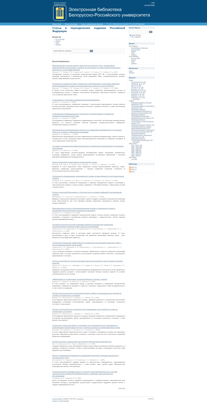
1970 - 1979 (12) (136, 154)
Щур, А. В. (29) (136, 85)
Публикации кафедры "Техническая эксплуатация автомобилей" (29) (142, 130)
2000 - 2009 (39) (136, 149)
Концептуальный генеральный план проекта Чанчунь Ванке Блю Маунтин (81, 342)
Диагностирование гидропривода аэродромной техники (74, 162)
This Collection (136, 37)
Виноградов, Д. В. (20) (138, 90)
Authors (58, 41)
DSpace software (57, 399)
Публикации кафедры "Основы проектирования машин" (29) (141, 127)
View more (121, 388)
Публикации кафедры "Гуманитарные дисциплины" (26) (142, 139)
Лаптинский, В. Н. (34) (138, 82)
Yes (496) (134, 159)
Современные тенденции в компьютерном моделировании (76, 100)
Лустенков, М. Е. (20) (138, 92)
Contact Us (55, 401)
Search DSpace (136, 35)
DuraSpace (80, 399)
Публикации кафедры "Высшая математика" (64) (141, 103)
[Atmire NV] (154, 399)
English (152, 5)
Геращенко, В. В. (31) (138, 84)
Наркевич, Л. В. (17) (137, 96)
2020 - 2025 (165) (136, 145)
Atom (133, 171)
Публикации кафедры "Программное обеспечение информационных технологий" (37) (142, 116)
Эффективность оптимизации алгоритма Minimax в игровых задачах (79, 279)
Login (153, 2)
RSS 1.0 (133, 167)
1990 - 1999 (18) (136, 150)
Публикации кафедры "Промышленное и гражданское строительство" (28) (141, 135)
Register (131, 72)
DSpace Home (56, 24)
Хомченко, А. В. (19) (137, 94)
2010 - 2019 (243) (136, 147)
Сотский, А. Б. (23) (137, 89)
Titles (57, 43)
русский (147, 5)
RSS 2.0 (133, 169)
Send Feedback (64, 401)
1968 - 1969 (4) (136, 155)
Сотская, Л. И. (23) (137, 87)
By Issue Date (60, 39)
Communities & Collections (139, 48)
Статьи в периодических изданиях (92, 24)
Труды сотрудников (71, 24)
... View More (135, 99)
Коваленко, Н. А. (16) (138, 97)
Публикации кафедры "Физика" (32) (142, 125)
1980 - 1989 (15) (136, 152)
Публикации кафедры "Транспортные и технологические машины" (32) (142, 121)
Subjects (58, 44)
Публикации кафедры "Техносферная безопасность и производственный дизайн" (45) (141, 111)
